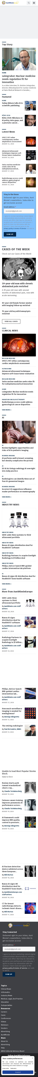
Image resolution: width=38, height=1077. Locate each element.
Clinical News (10, 330)
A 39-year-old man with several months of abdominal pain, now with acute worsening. (18, 293)
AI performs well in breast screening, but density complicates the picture (17, 459)
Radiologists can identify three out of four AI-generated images (18, 480)
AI (3, 417)
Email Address (10, 207)
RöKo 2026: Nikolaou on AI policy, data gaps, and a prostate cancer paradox (12, 120)
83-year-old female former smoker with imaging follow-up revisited (17, 304)
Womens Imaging (8, 456)
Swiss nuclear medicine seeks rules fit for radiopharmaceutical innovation (11, 167)
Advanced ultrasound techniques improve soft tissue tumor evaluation (11, 153)
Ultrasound (6, 369)
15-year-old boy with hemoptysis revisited (16, 312)
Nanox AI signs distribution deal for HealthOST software (17, 546)
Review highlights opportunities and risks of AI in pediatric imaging (17, 449)
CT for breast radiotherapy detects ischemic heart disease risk (12, 906)
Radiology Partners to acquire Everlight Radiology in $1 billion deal (19, 556)
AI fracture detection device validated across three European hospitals (12, 869)
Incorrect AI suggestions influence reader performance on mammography (18, 490)
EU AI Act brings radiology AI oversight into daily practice (18, 469)
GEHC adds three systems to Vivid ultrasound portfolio (16, 536)
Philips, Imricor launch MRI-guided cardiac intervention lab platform (17, 567)
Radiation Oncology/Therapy (13, 399)
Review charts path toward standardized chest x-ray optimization (11, 785)
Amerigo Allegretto (11, 717)
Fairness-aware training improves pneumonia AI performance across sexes (12, 803)
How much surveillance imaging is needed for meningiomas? (12, 711)
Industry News (10, 504)
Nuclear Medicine (8, 358)
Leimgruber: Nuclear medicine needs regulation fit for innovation (18, 79)
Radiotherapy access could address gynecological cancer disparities (12, 180)
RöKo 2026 (6, 115)
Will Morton (8, 875)
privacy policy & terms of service (15, 228)
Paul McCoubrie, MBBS (12, 729)
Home (4, 73)
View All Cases (11, 321)
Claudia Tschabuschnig (13, 791)
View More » (6, 410)
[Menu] (34, 3)
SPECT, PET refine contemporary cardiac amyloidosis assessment (12, 140)
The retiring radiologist (12, 726)
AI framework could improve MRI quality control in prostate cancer (11, 820)
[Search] (29, 3)
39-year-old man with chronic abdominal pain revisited (17, 285)
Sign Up (9, 234)
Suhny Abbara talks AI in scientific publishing (12, 104)
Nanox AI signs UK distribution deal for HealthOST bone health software (18, 577)
